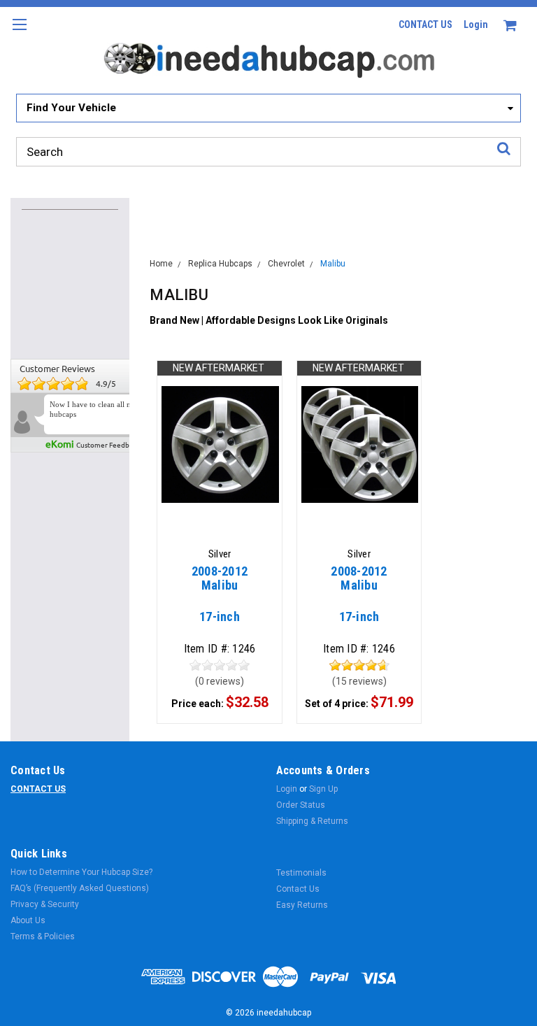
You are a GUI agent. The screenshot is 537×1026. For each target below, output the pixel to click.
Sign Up (323, 789)
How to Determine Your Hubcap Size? (81, 872)
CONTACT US (425, 24)
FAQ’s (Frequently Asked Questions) (79, 888)
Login (476, 24)
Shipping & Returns (312, 821)
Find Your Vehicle (71, 107)
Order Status (300, 805)
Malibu (332, 264)
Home (161, 264)
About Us (27, 920)
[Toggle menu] (19, 33)
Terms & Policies (42, 936)
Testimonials (301, 873)
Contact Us (298, 889)
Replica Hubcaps (220, 264)
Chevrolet (286, 264)
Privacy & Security (44, 904)
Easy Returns (302, 905)
